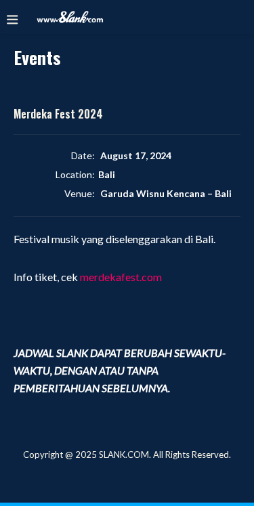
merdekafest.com (121, 276)
